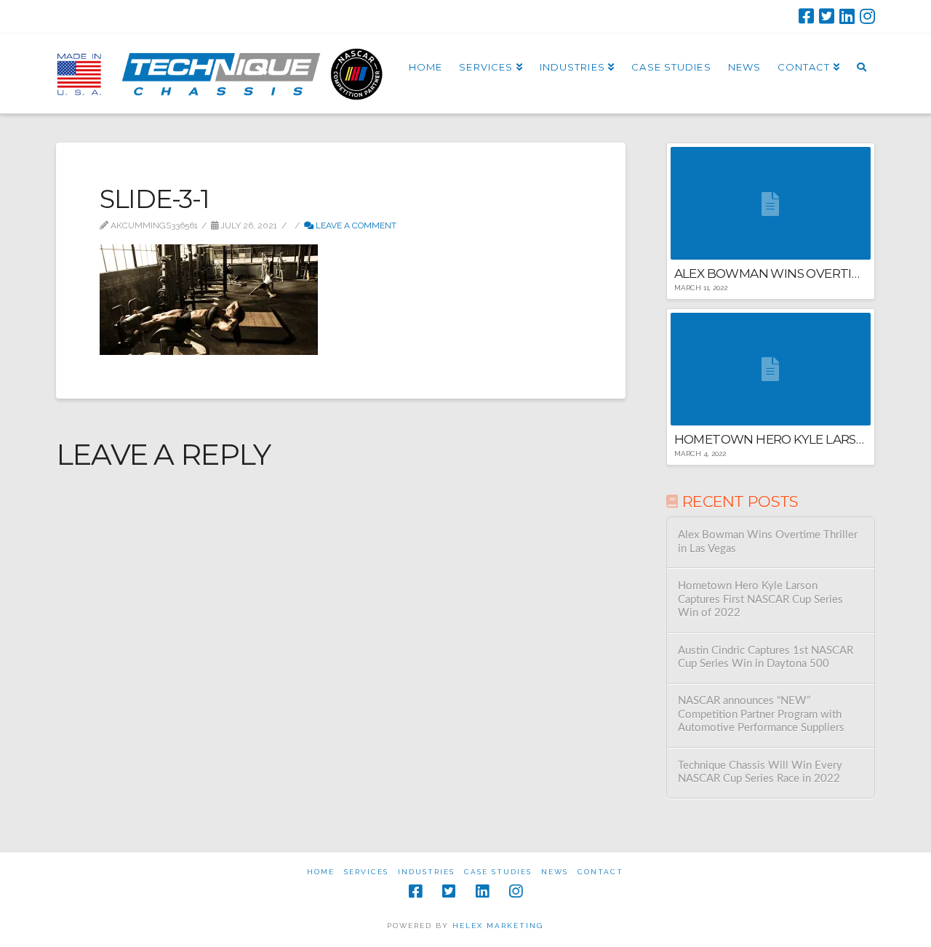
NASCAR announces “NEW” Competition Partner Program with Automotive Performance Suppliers (761, 714)
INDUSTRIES (426, 872)
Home (321, 872)
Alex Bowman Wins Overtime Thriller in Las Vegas (768, 542)
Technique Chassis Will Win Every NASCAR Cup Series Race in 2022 (760, 772)
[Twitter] (826, 16)
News (554, 872)
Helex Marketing (497, 926)
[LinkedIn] (847, 16)
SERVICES (366, 872)
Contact (600, 872)
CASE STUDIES (498, 872)
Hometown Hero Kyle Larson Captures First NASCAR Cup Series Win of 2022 (760, 599)
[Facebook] (806, 16)
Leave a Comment (354, 225)
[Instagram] (867, 16)
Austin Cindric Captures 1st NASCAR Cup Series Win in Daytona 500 (765, 657)
